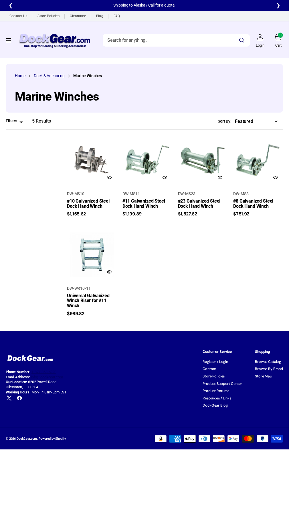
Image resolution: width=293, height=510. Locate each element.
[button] (8, 40)
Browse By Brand (269, 369)
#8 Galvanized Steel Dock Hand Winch (253, 203)
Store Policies (48, 16)
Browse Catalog (268, 361)
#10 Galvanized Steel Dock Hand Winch (88, 203)
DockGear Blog (215, 405)
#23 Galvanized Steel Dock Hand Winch (199, 203)
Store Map (263, 376)
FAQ (117, 16)
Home (20, 75)
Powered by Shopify (52, 439)
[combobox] (176, 40)
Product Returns (216, 391)
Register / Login (215, 361)
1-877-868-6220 (43, 372)
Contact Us (18, 16)
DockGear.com (27, 439)
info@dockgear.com (47, 377)
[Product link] (92, 160)
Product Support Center (222, 383)
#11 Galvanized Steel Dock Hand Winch (143, 203)
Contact (209, 369)
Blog (99, 16)
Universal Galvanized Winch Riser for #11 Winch (88, 300)
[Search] (241, 40)
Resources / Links (217, 398)
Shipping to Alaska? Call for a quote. (144, 5)
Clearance (78, 16)
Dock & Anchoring (49, 75)
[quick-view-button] (109, 177)
